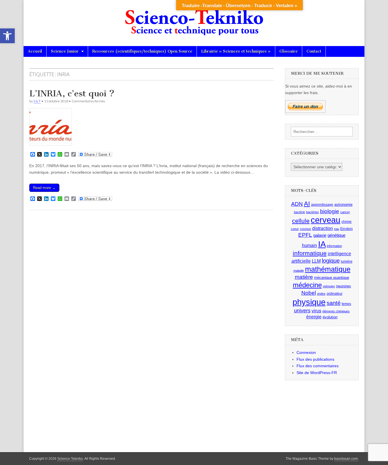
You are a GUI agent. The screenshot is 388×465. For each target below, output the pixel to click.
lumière (346, 261)
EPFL (305, 235)
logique (331, 261)
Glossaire (288, 51)
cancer (345, 212)
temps (346, 304)
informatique (310, 253)
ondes (321, 293)
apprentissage (322, 205)
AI (307, 203)
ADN (297, 204)
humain (309, 245)
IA (322, 244)
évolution (330, 317)
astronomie (343, 204)
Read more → (44, 188)
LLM (316, 261)
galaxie (319, 235)
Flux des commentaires (318, 366)
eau (336, 229)
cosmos (305, 229)
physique (309, 302)
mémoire (329, 286)
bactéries (312, 212)
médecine (307, 285)
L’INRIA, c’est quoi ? (71, 93)
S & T (37, 101)
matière (304, 277)
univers (302, 311)
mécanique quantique (331, 277)
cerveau (325, 220)
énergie (314, 316)
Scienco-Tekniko (70, 459)
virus (316, 310)
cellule (301, 220)
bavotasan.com (346, 459)
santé (334, 303)
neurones (343, 286)
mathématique (328, 269)
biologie (329, 211)
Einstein (346, 229)
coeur (295, 229)
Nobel (308, 293)
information (334, 246)
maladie (298, 270)
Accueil (35, 51)
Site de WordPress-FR (317, 372)
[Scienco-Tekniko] (194, 19)
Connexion (306, 352)
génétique (336, 235)
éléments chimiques (336, 311)
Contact (313, 51)
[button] (7, 35)
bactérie (299, 212)
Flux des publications (315, 359)
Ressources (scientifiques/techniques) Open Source (142, 51)
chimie (346, 222)
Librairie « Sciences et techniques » (236, 51)
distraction (322, 228)
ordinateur (335, 294)
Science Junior (65, 51)
